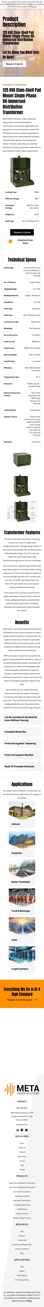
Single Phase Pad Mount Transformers (22, 1183)
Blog (22, 1165)
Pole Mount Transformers (22, 1200)
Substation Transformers (22, 1192)
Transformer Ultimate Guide (22, 1244)
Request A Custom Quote (19, 1000)
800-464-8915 (22, 1108)
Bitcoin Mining (22, 1275)
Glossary (22, 1236)
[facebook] (22, 1130)
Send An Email (22, 1124)
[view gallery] (22, 460)
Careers (22, 1161)
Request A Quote (14, 63)
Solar (22, 1267)
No (35, 6)
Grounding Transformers (22, 1205)
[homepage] (22, 1090)
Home (22, 1143)
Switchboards (22, 1209)
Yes (32, 6)
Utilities (22, 1271)
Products (22, 1152)
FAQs (22, 1231)
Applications (22, 1156)
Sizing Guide (22, 1240)
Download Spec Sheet (25, 241)
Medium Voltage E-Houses (22, 1218)
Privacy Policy (32, 1295)
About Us (22, 1148)
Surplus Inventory (22, 1213)
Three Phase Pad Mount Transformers (22, 1187)
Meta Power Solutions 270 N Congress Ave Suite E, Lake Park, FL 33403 (22, 1116)
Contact (22, 1169)
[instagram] (26, 1130)
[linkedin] (18, 1130)
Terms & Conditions (22, 1249)
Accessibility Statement (15, 1298)
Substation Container (22, 1196)
